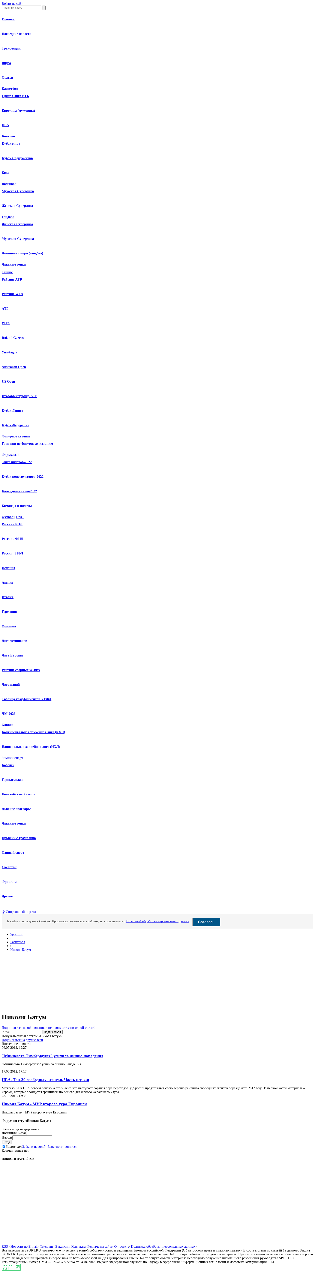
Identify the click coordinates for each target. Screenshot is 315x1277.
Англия (7, 582)
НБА (5, 125)
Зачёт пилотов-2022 (17, 462)
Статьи (7, 77)
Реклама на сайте (99, 1246)
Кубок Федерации (15, 425)
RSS (5, 1246)
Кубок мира (11, 143)
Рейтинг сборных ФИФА (21, 670)
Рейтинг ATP (12, 279)
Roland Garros (13, 338)
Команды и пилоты (17, 506)
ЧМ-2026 (8, 713)
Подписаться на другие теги (22, 1040)
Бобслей (8, 765)
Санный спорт (13, 852)
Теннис (7, 272)
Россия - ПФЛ (12, 553)
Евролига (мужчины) (18, 110)
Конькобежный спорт (18, 794)
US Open (8, 381)
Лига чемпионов (14, 641)
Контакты (78, 1246)
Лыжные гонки (14, 264)
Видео (6, 63)
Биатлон (8, 136)
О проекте (121, 1246)
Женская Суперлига (17, 205)
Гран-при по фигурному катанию (27, 443)
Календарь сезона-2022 (19, 491)
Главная (8, 19)
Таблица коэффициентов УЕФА (26, 699)
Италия (8, 597)
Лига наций (11, 684)
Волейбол (9, 184)
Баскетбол (10, 88)
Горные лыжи (13, 779)
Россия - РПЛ (12, 524)
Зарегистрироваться (62, 1146)
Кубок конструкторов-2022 (23, 476)
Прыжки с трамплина (19, 838)
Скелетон (9, 867)
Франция (9, 626)
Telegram (46, 1246)
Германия (9, 611)
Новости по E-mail (24, 1246)
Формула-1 (10, 455)
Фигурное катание (16, 436)
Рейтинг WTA (12, 294)
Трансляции (11, 48)
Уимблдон (9, 352)
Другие (7, 896)
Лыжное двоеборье (16, 809)
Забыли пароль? (34, 1146)
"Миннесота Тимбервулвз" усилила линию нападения (52, 1056)
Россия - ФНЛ (12, 539)
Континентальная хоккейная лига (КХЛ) (33, 732)
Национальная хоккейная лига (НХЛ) (31, 746)
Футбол (8, 517)
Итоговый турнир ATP (19, 396)
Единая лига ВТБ (15, 96)
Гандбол (8, 217)
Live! (20, 517)
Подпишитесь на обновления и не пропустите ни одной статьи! (48, 1027)
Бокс (5, 172)
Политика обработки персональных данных (163, 1246)
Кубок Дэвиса (12, 410)
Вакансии (62, 1246)
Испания (8, 568)
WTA (6, 323)
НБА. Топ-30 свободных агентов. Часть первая (45, 1079)
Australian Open (14, 367)
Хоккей (7, 725)
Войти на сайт (12, 3)
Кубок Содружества (17, 158)
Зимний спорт (12, 758)
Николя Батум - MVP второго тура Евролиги (44, 1104)
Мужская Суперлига (18, 191)
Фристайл (9, 881)
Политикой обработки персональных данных (157, 921)
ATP (5, 308)
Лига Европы (12, 655)
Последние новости (16, 34)
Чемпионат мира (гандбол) (22, 253)
